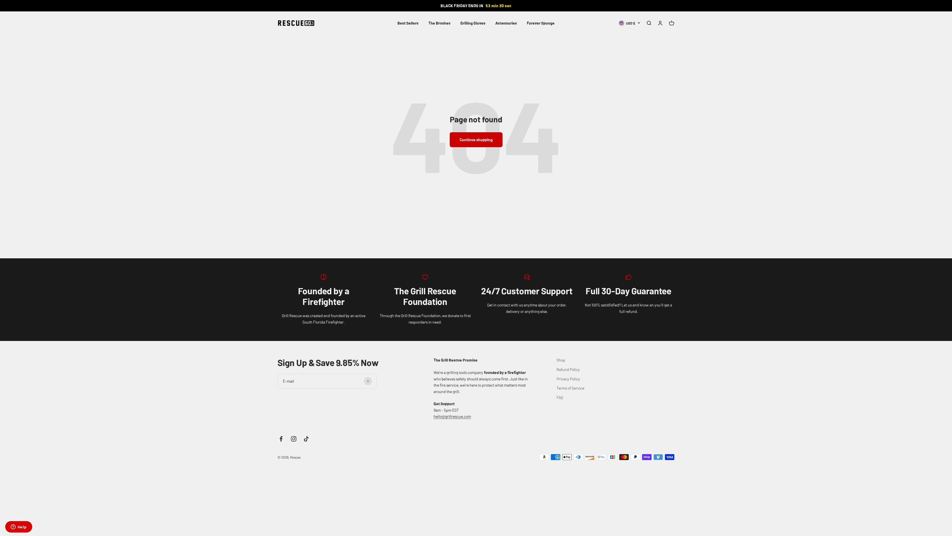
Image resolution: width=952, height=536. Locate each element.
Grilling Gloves (472, 23)
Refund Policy (568, 369)
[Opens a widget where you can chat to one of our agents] (18, 527)
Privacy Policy (568, 378)
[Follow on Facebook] (281, 439)
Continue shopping (476, 139)
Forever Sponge (541, 23)
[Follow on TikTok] (306, 439)
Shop (561, 360)
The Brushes (439, 23)
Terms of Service (570, 388)
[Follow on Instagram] (293, 439)
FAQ (560, 397)
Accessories (506, 23)
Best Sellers (407, 23)
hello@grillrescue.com (452, 416)
